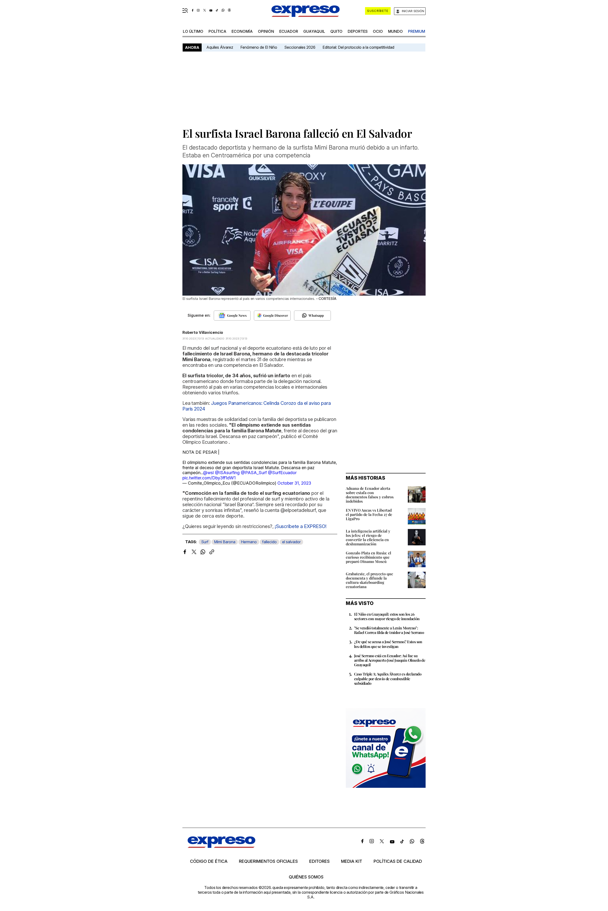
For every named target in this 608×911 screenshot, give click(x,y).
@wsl (208, 472)
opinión (266, 31)
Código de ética (209, 861)
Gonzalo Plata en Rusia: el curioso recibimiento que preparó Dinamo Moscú (368, 557)
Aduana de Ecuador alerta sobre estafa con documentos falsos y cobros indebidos (370, 495)
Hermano (249, 541)
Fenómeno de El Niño (258, 47)
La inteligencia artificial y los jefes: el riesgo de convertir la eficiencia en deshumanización (368, 537)
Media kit (351, 861)
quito (336, 31)
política (217, 31)
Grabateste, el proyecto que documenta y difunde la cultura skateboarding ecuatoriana (369, 580)
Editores (319, 861)
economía (242, 31)
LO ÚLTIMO (193, 31)
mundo (395, 31)
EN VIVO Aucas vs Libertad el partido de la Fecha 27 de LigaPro (369, 514)
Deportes (358, 31)
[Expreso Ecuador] (221, 846)
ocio (378, 31)
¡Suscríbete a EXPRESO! (300, 526)
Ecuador (288, 31)
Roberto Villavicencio (202, 332)
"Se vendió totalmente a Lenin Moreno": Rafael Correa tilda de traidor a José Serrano (389, 630)
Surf (205, 541)
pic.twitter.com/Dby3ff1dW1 (209, 477)
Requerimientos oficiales (268, 861)
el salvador (291, 541)
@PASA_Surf (254, 472)
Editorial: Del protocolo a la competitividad (359, 47)
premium (416, 31)
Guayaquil (314, 31)
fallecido (269, 541)
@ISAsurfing (227, 472)
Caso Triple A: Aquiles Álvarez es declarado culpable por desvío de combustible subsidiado (387, 678)
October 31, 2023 (294, 483)
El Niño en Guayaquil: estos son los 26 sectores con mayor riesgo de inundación (387, 616)
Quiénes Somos (306, 877)
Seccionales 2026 (299, 47)
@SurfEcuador (282, 472)
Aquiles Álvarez (219, 47)
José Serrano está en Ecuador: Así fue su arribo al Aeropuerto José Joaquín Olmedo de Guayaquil (389, 660)
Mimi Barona (224, 541)
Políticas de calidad (398, 861)
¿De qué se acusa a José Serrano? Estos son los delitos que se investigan (388, 644)
